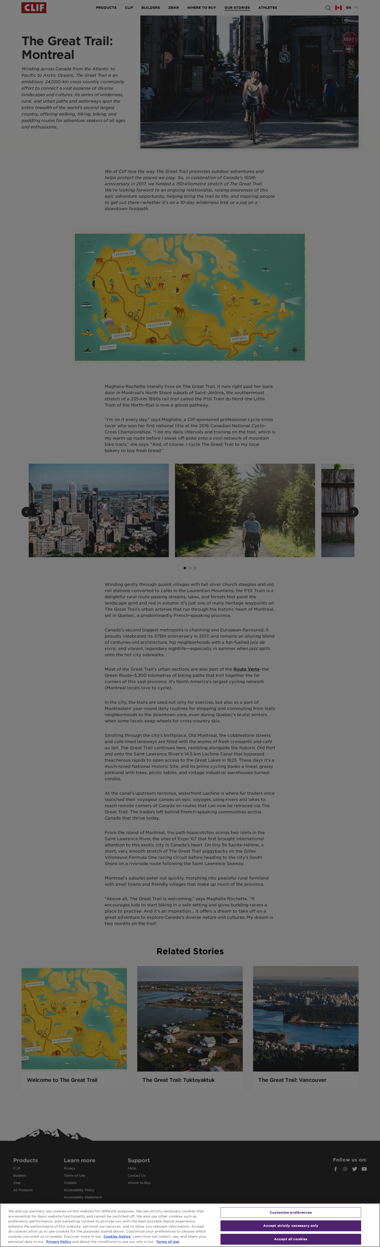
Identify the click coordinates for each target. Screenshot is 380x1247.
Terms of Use (167, 1242)
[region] (190, 1225)
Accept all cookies (290, 1239)
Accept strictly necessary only (290, 1225)
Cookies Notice (117, 1236)
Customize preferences (291, 1212)
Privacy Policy (58, 1242)
